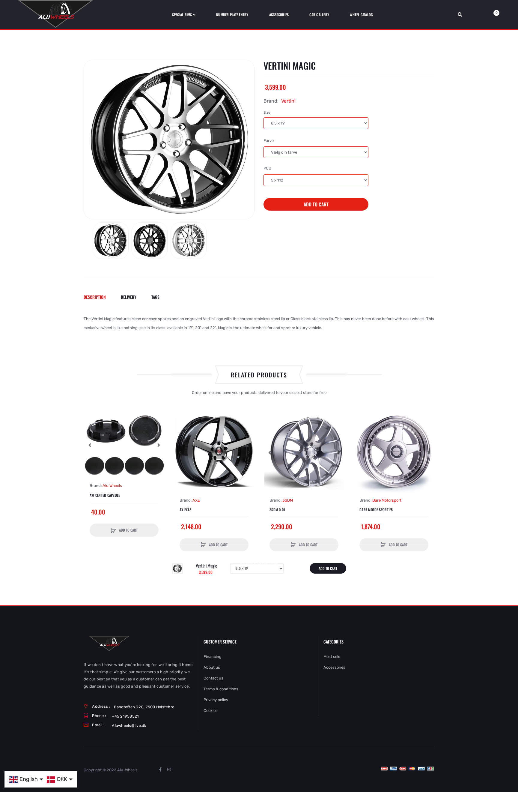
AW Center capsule (105, 495)
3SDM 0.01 (277, 509)
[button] (90, 445)
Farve (268, 140)
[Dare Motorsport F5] (393, 452)
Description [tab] (95, 297)
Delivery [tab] (128, 297)
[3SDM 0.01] (303, 452)
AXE (196, 500)
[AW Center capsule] (124, 445)
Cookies (211, 710)
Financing (213, 656)
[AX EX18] (214, 452)
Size (266, 112)
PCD (267, 168)
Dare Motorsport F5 (376, 509)
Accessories (334, 667)
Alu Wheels (112, 485)
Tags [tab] (155, 297)
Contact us (213, 678)
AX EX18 (185, 509)
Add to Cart (316, 204)
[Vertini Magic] (110, 241)
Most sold (332, 656)
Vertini (288, 101)
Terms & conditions (221, 689)
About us (212, 667)
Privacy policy (216, 700)
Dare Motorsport (386, 500)
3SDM (287, 500)
